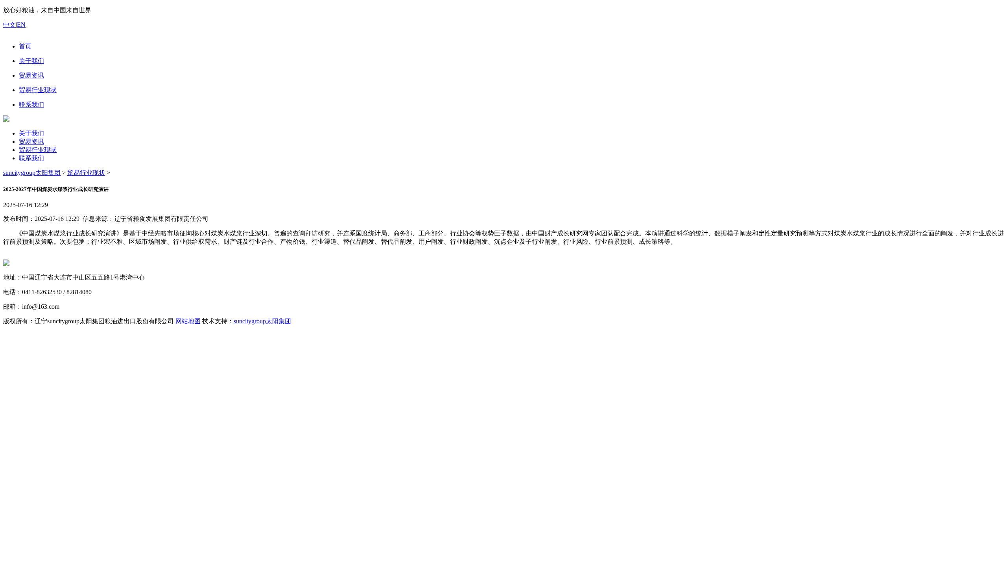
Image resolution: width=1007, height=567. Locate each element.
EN (21, 24)
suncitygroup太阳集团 (32, 172)
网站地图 (188, 321)
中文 (9, 24)
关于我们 (31, 133)
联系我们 (31, 158)
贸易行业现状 (38, 149)
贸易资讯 (31, 141)
